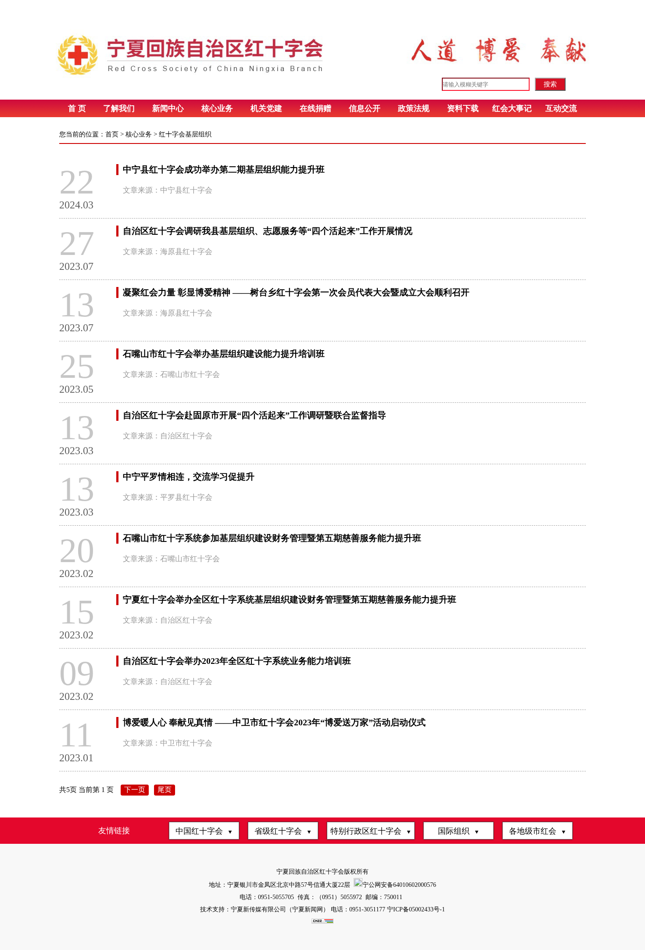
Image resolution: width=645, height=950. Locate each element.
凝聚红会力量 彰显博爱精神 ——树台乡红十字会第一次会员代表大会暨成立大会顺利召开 (296, 292)
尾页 (165, 789)
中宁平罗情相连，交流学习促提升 (188, 476)
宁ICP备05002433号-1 (415, 909)
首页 (111, 134)
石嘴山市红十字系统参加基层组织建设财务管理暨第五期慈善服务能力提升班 (272, 538)
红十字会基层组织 (185, 134)
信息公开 (364, 108)
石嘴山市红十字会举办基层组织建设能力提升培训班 (224, 353)
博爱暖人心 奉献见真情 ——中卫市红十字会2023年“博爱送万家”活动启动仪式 (274, 722)
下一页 (134, 789)
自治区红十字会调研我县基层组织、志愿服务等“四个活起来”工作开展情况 (267, 231)
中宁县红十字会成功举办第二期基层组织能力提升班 (224, 169)
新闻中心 (168, 108)
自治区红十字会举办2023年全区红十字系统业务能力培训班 (237, 661)
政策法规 (414, 108)
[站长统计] (322, 921)
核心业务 (217, 108)
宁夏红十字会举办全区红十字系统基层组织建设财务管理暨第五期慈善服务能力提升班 (289, 599)
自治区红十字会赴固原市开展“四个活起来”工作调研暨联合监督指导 (254, 415)
